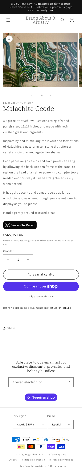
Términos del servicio (32, 466)
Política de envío (57, 466)
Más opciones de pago (41, 296)
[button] (8, 20)
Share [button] (11, 328)
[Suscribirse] (68, 382)
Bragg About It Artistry (37, 454)
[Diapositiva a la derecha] (50, 95)
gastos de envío (36, 240)
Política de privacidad (61, 459)
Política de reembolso (33, 459)
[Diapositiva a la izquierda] (31, 95)
